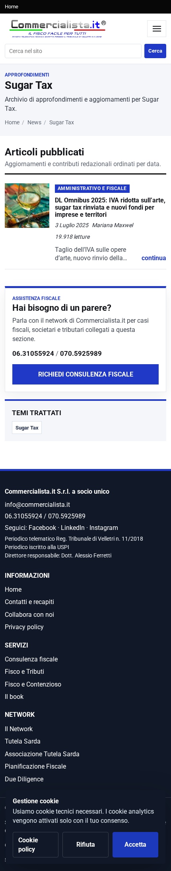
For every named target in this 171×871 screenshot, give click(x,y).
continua (154, 258)
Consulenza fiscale (31, 659)
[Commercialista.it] (74, 29)
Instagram (103, 528)
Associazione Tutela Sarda (42, 754)
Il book (14, 696)
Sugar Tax (27, 428)
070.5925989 (81, 353)
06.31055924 (33, 353)
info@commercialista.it (37, 504)
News (34, 122)
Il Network (19, 729)
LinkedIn (73, 528)
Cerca (155, 51)
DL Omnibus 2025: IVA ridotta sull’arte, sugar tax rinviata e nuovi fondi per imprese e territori (110, 207)
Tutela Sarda (23, 741)
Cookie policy (28, 844)
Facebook (42, 528)
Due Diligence (24, 779)
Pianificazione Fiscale (35, 766)
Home (11, 7)
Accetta (135, 844)
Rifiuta (85, 844)
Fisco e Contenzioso (33, 684)
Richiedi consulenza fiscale (85, 374)
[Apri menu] (156, 28)
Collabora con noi (29, 614)
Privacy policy (24, 627)
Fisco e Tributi (24, 671)
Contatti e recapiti (29, 602)
